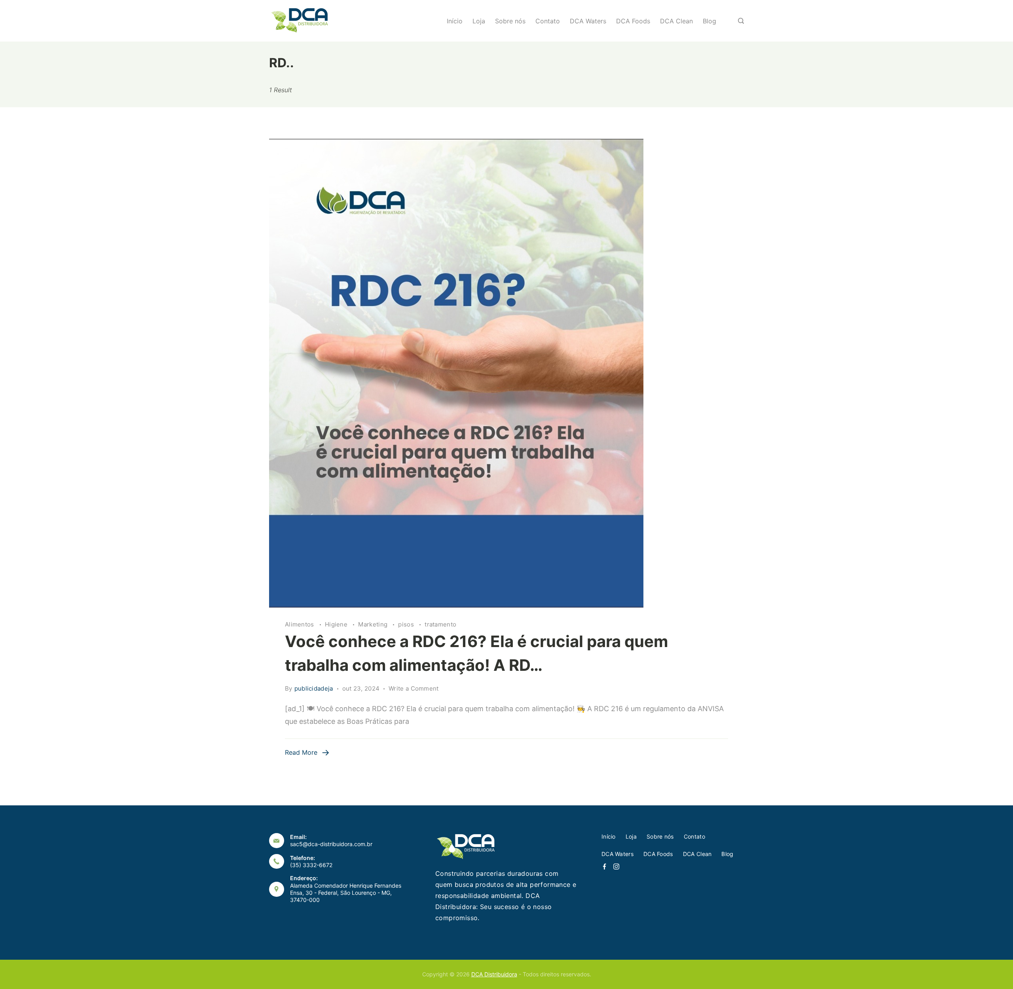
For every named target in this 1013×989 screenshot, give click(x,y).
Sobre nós (510, 21)
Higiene (337, 624)
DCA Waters (588, 21)
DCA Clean (676, 21)
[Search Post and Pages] (741, 21)
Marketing (373, 624)
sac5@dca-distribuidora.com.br (331, 844)
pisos (406, 624)
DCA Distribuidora (494, 974)
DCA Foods (633, 21)
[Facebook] (604, 866)
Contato (547, 21)
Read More (301, 752)
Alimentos (300, 624)
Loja (478, 21)
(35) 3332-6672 (311, 865)
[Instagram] (616, 866)
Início (455, 21)
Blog (709, 21)
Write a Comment (414, 689)
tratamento (440, 624)
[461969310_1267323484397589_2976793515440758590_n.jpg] (506, 373)
